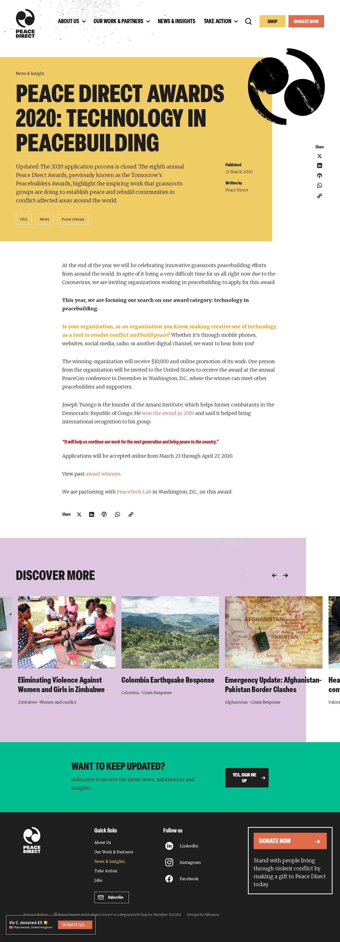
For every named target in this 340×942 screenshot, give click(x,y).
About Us (102, 842)
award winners (103, 474)
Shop (273, 21)
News (44, 219)
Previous (274, 575)
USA (23, 219)
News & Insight (30, 73)
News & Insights (109, 861)
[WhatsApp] (319, 185)
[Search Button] (248, 21)
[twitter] (319, 156)
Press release (73, 219)
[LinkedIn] (319, 165)
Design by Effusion (203, 914)
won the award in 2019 (168, 413)
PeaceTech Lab (134, 492)
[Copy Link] (319, 195)
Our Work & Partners (113, 852)
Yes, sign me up (244, 778)
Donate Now (306, 21)
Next (285, 575)
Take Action (105, 871)
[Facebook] (319, 177)
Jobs (98, 880)
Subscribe (115, 897)
